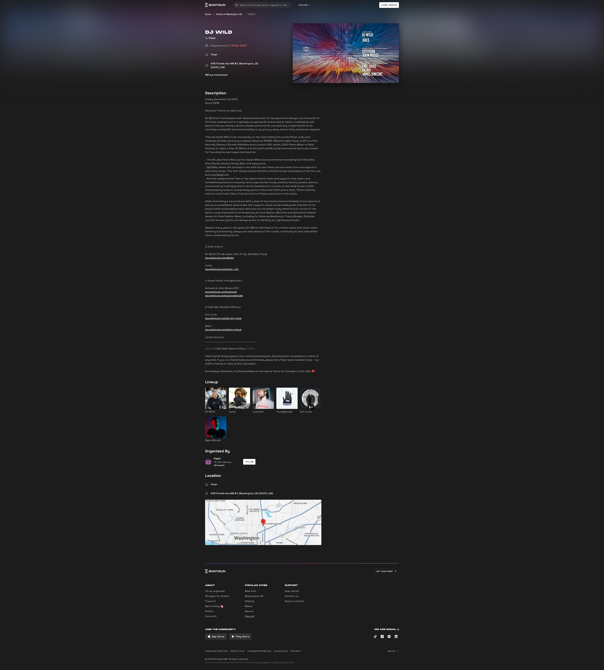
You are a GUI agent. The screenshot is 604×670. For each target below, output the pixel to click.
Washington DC (254, 596)
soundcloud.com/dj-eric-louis (223, 318)
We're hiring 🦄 (214, 606)
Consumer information (259, 651)
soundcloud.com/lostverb (221, 292)
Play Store (242, 636)
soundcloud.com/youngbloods (224, 295)
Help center (292, 591)
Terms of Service (281, 662)
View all (249, 616)
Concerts (210, 616)
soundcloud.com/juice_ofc (222, 269)
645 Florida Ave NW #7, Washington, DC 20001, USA (242, 493)
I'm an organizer (215, 591)
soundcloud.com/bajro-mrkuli (223, 329)
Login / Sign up (389, 5)
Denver (249, 611)
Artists (209, 611)
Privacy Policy (261, 662)
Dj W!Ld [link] (251, 14)
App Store (218, 636)
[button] (249, 462)
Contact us (292, 596)
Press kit (210, 601)
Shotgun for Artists (217, 596)
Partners (296, 651)
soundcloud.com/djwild (219, 258)
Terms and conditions (216, 651)
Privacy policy (237, 651)
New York (250, 591)
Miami (248, 606)
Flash (212, 38)
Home (208, 14)
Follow (249, 462)
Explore (303, 5)
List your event (384, 571)
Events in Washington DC (229, 14)
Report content (294, 601)
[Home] (215, 5)
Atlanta (249, 601)
